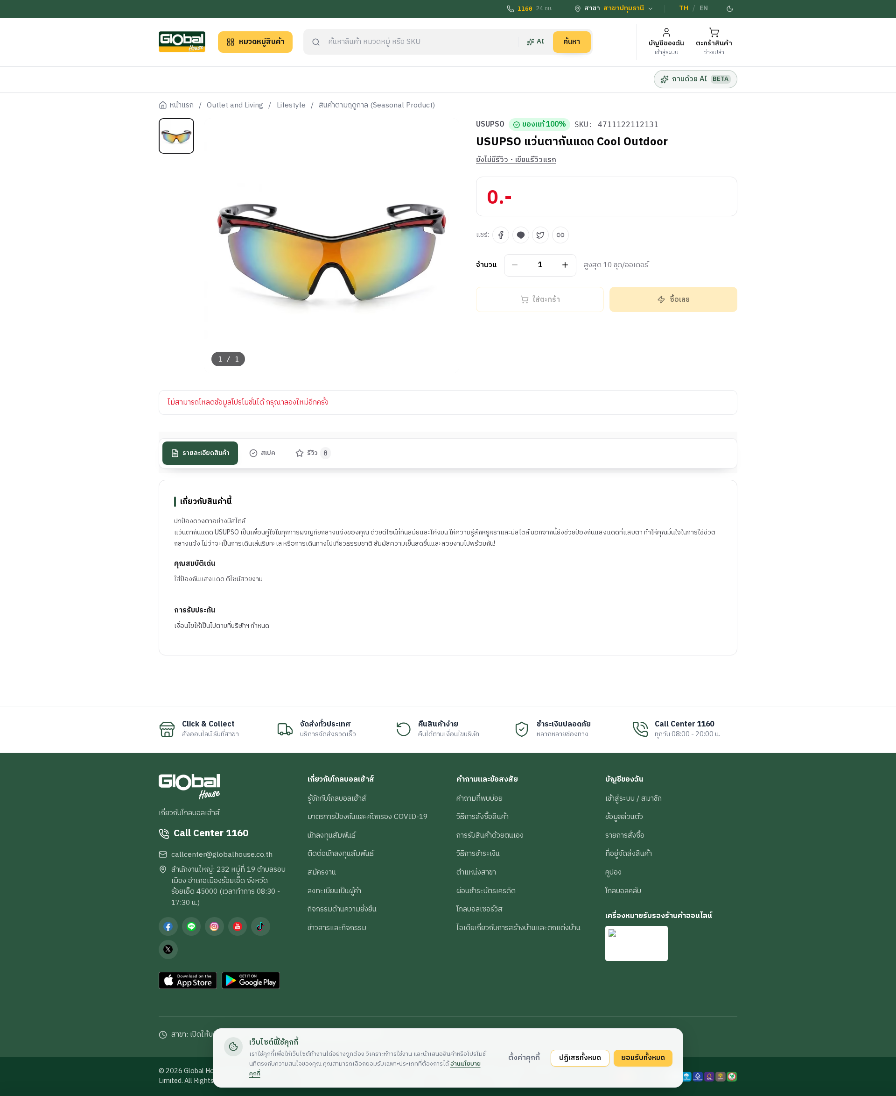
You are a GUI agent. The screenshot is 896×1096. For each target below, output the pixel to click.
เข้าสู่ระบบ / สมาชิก (633, 798)
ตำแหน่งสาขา (476, 872)
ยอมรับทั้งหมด (643, 1058)
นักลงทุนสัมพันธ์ (332, 835)
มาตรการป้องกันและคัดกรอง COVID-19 (367, 817)
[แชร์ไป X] (540, 235)
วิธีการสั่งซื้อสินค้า (482, 817)
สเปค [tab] (268, 453)
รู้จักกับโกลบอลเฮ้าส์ (337, 798)
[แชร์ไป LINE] (520, 235)
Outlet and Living (235, 105)
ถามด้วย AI (700, 79)
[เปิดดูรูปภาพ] (332, 246)
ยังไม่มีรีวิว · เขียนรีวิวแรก (516, 160)
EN (704, 8)
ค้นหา (571, 42)
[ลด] (514, 265)
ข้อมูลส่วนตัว (624, 817)
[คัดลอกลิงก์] (560, 235)
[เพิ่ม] (565, 265)
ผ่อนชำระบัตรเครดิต (486, 891)
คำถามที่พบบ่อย (479, 798)
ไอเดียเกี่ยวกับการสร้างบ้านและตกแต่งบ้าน (518, 928)
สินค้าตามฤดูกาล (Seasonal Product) (377, 105)
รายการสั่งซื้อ (624, 835)
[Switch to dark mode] (730, 8)
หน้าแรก (181, 105)
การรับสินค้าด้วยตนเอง (490, 835)
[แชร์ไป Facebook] (500, 235)
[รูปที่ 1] (176, 136)
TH (683, 8)
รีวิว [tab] (317, 453)
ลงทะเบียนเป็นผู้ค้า (334, 891)
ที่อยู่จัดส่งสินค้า (628, 853)
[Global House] (182, 41)
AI (541, 41)
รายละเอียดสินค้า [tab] (206, 453)
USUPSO (490, 124)
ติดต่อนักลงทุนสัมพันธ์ (341, 853)
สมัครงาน (322, 872)
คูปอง (613, 872)
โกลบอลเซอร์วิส (479, 909)
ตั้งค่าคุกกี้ (524, 1058)
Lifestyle (291, 105)
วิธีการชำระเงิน (478, 853)
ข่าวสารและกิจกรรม (337, 928)
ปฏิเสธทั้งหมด (580, 1058)
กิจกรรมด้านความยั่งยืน (342, 909)
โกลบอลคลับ (623, 891)
